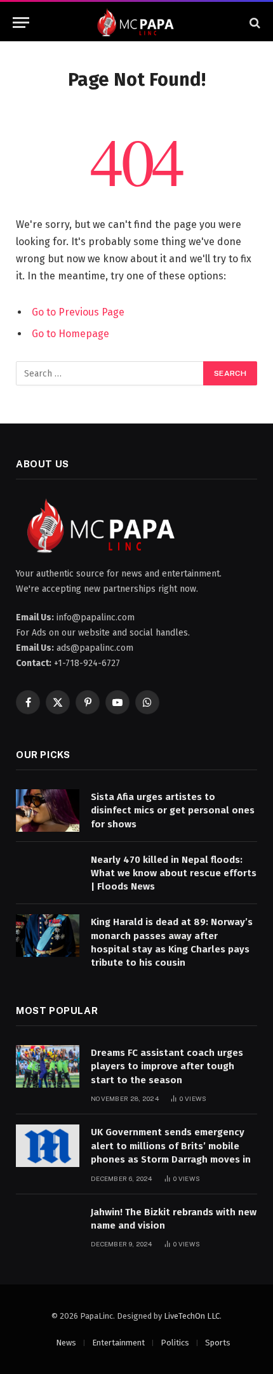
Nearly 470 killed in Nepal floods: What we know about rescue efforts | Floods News (173, 873)
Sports (217, 1342)
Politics (175, 1342)
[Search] (253, 22)
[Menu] (21, 22)
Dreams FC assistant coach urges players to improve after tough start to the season (167, 1066)
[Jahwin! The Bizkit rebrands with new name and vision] (47, 1225)
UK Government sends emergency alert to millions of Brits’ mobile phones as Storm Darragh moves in (171, 1145)
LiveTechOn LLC (192, 1316)
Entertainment (118, 1342)
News (66, 1342)
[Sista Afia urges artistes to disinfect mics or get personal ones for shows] (47, 810)
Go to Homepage (70, 334)
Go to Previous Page (78, 312)
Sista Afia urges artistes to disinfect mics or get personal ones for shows (173, 810)
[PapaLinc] (136, 22)
